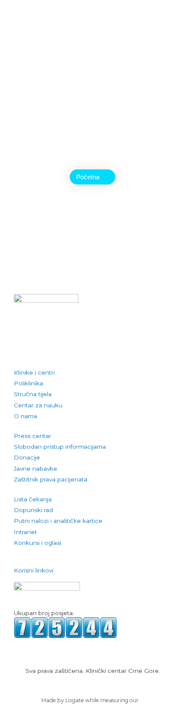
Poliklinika (28, 383)
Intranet (25, 531)
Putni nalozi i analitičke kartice (58, 520)
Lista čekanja (33, 499)
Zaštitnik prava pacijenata (50, 479)
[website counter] (65, 627)
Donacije (27, 457)
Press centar (32, 435)
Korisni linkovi (33, 570)
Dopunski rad (33, 509)
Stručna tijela (33, 394)
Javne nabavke (35, 468)
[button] (93, 571)
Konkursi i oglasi (37, 542)
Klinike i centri (34, 372)
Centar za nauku (38, 405)
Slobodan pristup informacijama (60, 446)
